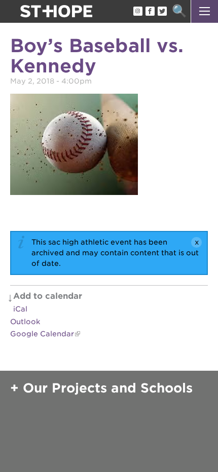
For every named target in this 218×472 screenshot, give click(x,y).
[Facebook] (149, 11)
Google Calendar (42, 334)
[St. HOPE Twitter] (162, 11)
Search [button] (179, 11)
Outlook (25, 322)
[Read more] (109, 146)
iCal (20, 309)
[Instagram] (137, 11)
